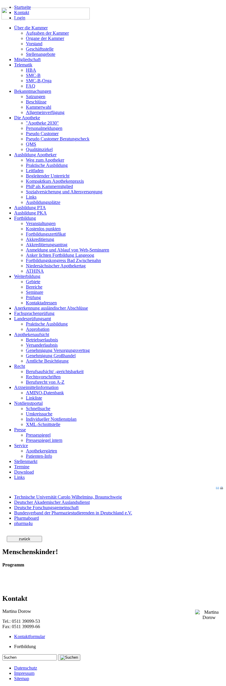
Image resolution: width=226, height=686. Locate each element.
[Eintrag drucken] (221, 488)
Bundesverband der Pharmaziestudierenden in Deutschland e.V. (73, 512)
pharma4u (23, 523)
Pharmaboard (26, 518)
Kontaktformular (29, 636)
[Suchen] (69, 657)
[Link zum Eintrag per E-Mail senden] (217, 488)
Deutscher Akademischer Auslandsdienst (52, 502)
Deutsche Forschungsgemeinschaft (46, 507)
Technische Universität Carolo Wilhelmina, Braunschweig (68, 496)
